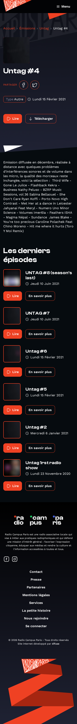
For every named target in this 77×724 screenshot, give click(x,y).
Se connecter (36, 626)
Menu (65, 6)
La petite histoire (36, 610)
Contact (36, 572)
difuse (55, 643)
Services (36, 603)
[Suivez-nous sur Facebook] (6, 559)
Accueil (9, 28)
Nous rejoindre (36, 618)
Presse (36, 579)
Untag (44, 28)
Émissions (27, 28)
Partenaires (36, 587)
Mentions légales (36, 595)
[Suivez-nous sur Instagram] (14, 559)
